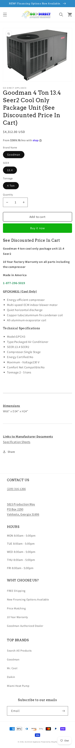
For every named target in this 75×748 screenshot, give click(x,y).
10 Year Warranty (17, 617)
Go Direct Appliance (33, 742)
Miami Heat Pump (18, 686)
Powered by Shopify (49, 742)
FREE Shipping (16, 591)
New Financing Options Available (28, 599)
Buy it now (37, 228)
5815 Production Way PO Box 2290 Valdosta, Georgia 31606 (23, 509)
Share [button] (11, 452)
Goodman (13, 154)
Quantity (8, 194)
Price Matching (16, 608)
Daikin (11, 677)
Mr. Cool (12, 668)
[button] (5, 14)
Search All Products (19, 650)
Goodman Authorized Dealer (25, 626)
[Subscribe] (63, 711)
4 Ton (11, 185)
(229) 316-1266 (16, 489)
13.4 (10, 170)
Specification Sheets (16, 442)
